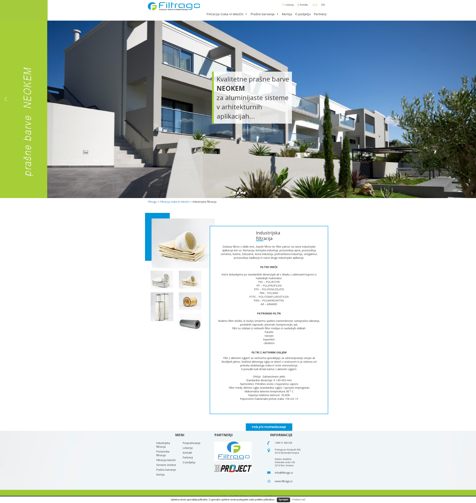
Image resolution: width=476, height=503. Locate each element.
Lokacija (289, 4)
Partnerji (320, 14)
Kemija (287, 14)
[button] (6, 99)
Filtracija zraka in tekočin (225, 14)
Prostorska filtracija (162, 453)
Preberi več (298, 499)
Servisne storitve (166, 465)
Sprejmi (283, 499)
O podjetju (303, 14)
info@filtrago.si (284, 472)
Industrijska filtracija (163, 444)
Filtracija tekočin (166, 460)
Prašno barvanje (263, 14)
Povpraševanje (191, 443)
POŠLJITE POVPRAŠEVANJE (269, 427)
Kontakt (303, 4)
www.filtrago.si (283, 481)
